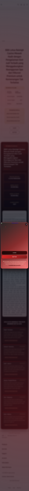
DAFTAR (14, 256)
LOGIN (14, 252)
